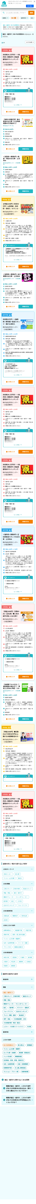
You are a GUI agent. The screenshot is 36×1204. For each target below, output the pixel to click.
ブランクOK (7, 947)
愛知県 (15, 957)
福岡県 (21, 962)
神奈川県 (6, 957)
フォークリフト (22, 905)
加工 (12, 901)
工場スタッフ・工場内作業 (12, 889)
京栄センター (8, 874)
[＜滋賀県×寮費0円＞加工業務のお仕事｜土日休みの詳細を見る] (18, 291)
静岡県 (13, 966)
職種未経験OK (18, 947)
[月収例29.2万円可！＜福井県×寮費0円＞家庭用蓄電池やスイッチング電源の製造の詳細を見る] (18, 81)
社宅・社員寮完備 (9, 943)
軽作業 (6, 901)
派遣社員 (6, 916)
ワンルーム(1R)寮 (9, 878)
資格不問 (6, 934)
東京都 (30, 957)
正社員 (6, 920)
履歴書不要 (18, 930)
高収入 (20, 878)
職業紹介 (15, 916)
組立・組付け (18, 893)
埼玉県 (13, 962)
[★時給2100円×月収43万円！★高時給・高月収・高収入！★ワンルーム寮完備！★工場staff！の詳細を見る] (18, 233)
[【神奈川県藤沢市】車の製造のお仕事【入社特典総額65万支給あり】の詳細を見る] (18, 134)
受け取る (29, 6)
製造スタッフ (27, 889)
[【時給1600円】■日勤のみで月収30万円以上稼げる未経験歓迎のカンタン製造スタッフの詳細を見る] (18, 756)
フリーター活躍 (22, 943)
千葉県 (22, 957)
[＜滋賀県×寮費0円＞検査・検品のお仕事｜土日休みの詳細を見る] (18, 174)
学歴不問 (28, 930)
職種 (13, 18)
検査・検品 (7, 893)
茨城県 (6, 966)
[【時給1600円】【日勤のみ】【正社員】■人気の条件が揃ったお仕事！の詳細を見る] (18, 642)
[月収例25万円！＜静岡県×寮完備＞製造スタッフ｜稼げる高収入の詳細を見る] (18, 348)
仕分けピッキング (9, 905)
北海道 (29, 962)
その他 (20, 901)
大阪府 (6, 962)
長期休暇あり (8, 930)
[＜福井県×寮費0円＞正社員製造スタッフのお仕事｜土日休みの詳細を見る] (18, 564)
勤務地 (4, 18)
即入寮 (17, 874)
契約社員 (24, 916)
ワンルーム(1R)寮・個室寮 (12, 939)
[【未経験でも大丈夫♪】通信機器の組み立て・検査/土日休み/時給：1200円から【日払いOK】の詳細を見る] (18, 702)
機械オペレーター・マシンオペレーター (16, 897)
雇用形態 (23, 18)
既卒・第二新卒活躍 (19, 934)
